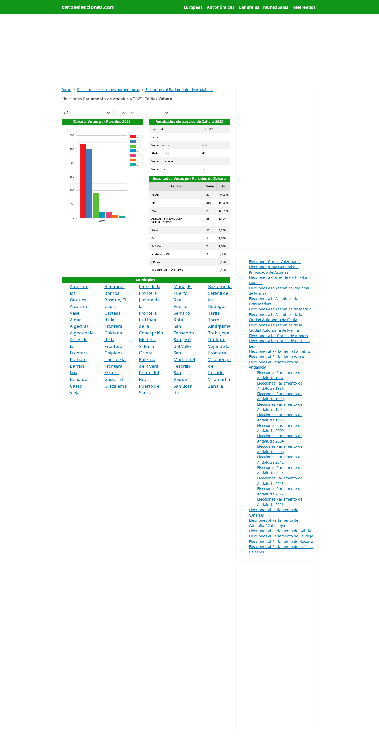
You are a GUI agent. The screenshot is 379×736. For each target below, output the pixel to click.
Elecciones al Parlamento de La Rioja (281, 535)
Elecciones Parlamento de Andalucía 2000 (279, 428)
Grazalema (115, 386)
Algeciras (79, 326)
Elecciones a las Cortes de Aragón (278, 335)
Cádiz (110, 306)
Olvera (146, 353)
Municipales (275, 7)
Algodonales (83, 333)
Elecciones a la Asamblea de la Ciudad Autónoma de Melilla (275, 327)
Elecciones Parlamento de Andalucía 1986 (279, 385)
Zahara (215, 386)
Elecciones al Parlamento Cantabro (279, 351)
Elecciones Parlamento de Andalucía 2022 (279, 491)
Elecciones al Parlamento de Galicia (280, 530)
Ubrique (216, 339)
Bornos (111, 293)
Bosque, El (115, 300)
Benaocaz (114, 286)
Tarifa (214, 313)
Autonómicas (220, 7)
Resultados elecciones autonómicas (108, 89)
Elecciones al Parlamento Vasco (276, 356)
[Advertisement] (190, 50)
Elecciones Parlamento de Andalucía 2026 (279, 501)
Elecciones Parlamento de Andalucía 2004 (279, 438)
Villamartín (219, 379)
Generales (248, 7)
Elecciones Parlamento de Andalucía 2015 (279, 470)
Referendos (304, 7)
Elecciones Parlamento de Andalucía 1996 (279, 417)
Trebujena (218, 333)
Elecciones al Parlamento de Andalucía (179, 89)
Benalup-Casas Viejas (79, 385)
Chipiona (113, 353)
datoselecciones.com (88, 7)
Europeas (193, 7)
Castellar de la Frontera (113, 319)
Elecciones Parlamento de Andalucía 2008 (279, 449)
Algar (75, 320)
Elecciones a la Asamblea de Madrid (280, 309)
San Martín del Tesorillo (184, 359)
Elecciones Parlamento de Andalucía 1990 (279, 396)
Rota (178, 320)
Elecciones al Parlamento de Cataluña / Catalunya (273, 523)
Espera (111, 372)
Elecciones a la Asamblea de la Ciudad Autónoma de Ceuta (275, 317)
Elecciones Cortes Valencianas (275, 261)
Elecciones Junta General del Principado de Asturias (274, 269)
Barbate (78, 359)
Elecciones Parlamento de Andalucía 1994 (279, 407)
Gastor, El (113, 379)
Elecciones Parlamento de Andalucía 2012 (279, 459)
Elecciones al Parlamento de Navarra (281, 541)
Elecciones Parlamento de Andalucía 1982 (279, 375)
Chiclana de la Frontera (113, 339)
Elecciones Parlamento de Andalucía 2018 (279, 480)
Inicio (66, 89)
